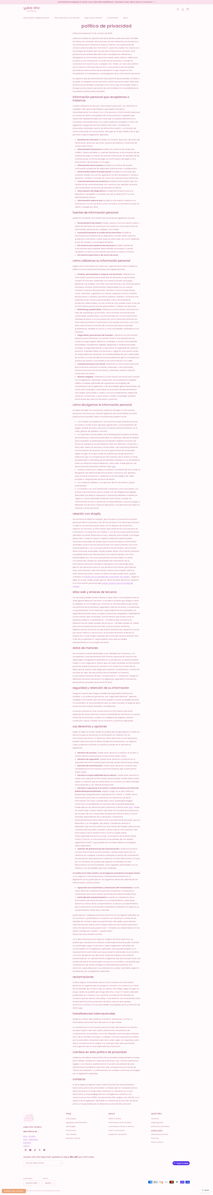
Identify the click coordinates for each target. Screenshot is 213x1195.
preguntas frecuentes (117, 1134)
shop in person (157, 1142)
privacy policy (157, 1130)
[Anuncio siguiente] (188, 2)
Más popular (71, 1119)
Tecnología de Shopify (52, 1191)
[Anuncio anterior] (24, 2)
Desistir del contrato (13, 1191)
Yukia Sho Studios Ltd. (36, 1191)
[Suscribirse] (60, 1163)
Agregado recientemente (76, 1122)
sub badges (71, 1126)
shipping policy (157, 1122)
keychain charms (73, 1138)
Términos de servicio (159, 1134)
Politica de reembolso (160, 1126)
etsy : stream (29, 1136)
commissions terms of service (121, 1126)
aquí (114, 466)
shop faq (155, 1138)
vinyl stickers (71, 1134)
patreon (27, 1142)
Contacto (155, 1119)
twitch (26, 1146)
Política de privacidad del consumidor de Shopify (107, 576)
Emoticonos (71, 1130)
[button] (37, 17)
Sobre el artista (114, 1119)
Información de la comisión (120, 1122)
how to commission (116, 1130)
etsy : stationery (30, 1139)
